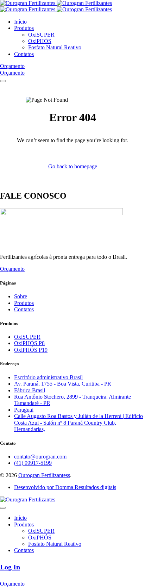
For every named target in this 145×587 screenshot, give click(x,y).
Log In (10, 567)
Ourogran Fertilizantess (44, 475)
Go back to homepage (72, 166)
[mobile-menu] (3, 81)
